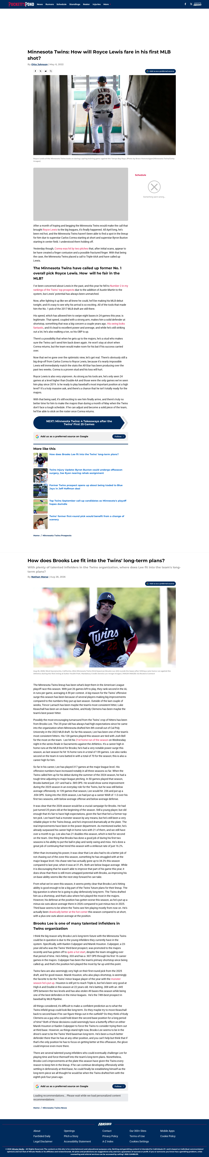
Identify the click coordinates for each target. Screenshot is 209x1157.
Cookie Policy (168, 1136)
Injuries (97, 4)
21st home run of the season (92, 739)
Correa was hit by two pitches (71, 248)
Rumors (50, 4)
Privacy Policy (110, 1136)
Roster (86, 4)
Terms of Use (137, 1136)
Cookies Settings (139, 1141)
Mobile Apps (167, 1130)
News (40, 4)
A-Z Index (107, 1141)
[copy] (51, 71)
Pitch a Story (71, 1136)
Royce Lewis (50, 229)
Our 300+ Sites (138, 1130)
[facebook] (185, 4)
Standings (74, 4)
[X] (191, 4)
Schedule (62, 4)
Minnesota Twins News (55, 1108)
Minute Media (18, 1149)
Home (36, 535)
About (36, 1130)
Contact (106, 1130)
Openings (69, 1130)
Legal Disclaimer (42, 1141)
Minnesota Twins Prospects (57, 535)
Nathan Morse (39, 576)
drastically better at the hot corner (68, 911)
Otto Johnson (39, 64)
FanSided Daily (41, 1136)
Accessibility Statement (77, 1141)
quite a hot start (76, 952)
